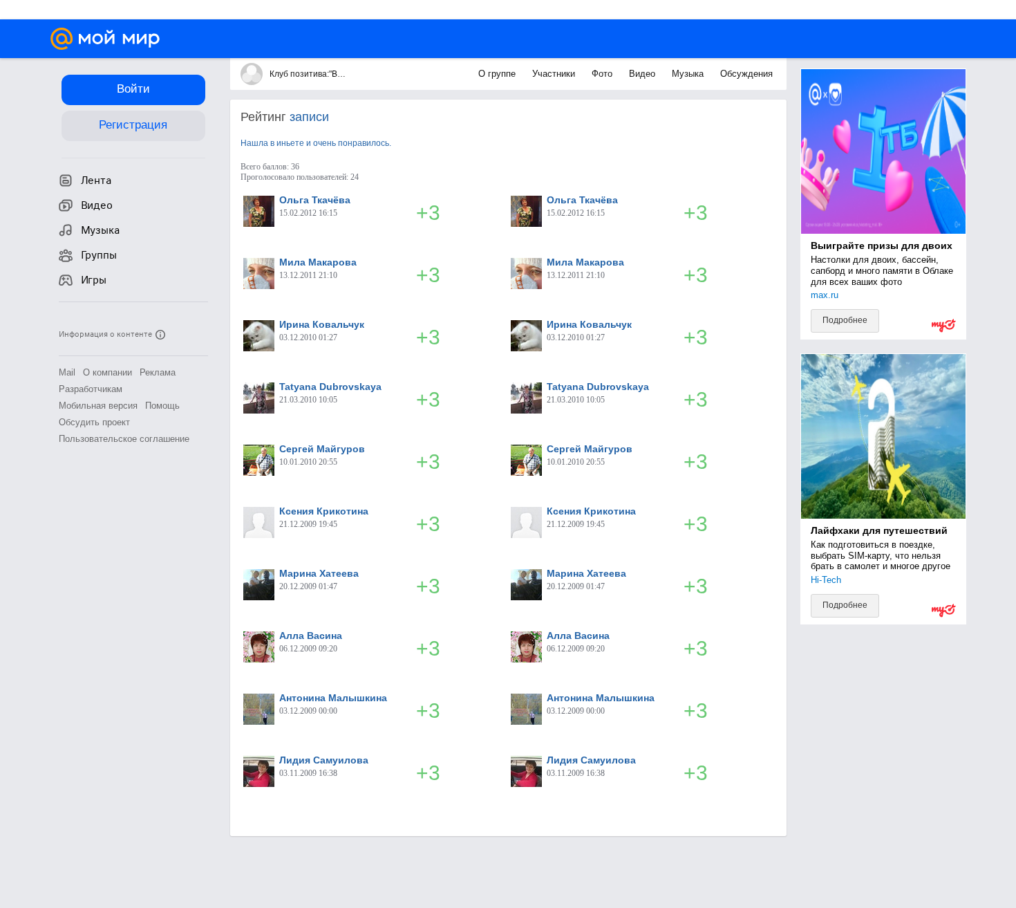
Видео (643, 73)
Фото (603, 73)
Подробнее (844, 320)
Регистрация (133, 124)
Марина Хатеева (319, 573)
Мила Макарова (318, 262)
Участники (555, 73)
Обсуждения (746, 73)
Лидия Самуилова (323, 760)
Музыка (689, 73)
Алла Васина (310, 635)
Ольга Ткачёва (314, 199)
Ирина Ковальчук (321, 324)
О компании (107, 372)
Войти (133, 88)
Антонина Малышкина (333, 697)
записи (309, 117)
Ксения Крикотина (323, 511)
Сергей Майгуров (322, 448)
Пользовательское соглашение (124, 439)
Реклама (158, 372)
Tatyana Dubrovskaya (330, 386)
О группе (498, 73)
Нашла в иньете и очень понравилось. (316, 143)
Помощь (162, 405)
